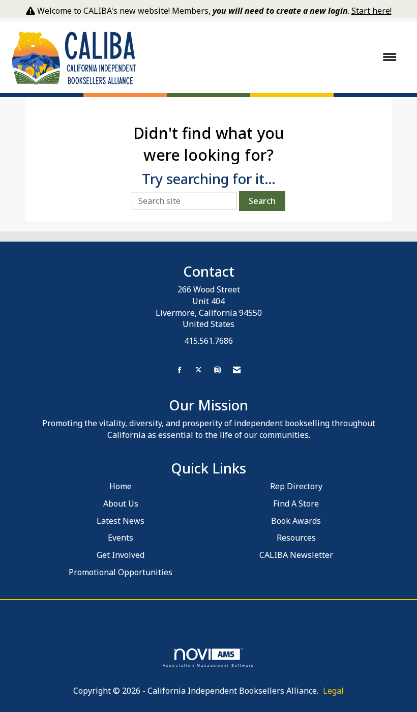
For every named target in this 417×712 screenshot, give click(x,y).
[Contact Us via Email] (237, 370)
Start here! (371, 10)
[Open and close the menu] (273, 57)
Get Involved (120, 554)
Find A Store (296, 503)
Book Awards (296, 520)
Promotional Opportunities (120, 572)
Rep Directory (296, 486)
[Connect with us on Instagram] (217, 370)
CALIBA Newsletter (296, 554)
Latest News (120, 520)
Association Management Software (208, 665)
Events (120, 537)
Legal (333, 690)
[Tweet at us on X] (198, 370)
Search (262, 200)
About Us (120, 503)
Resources (296, 537)
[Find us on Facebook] (179, 370)
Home (120, 486)
